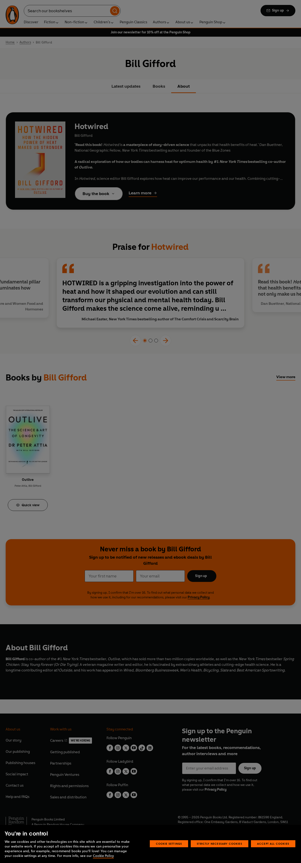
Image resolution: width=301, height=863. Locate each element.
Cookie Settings (169, 843)
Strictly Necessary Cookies (219, 843)
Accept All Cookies (273, 843)
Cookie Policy (103, 856)
